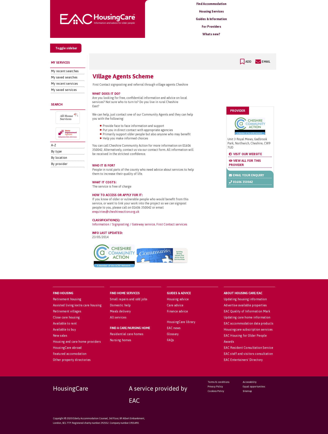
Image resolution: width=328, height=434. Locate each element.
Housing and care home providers (77, 341)
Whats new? (211, 34)
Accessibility (249, 382)
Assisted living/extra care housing (77, 305)
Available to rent (65, 323)
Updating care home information (247, 317)
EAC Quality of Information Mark (247, 311)
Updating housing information (245, 299)
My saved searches (64, 77)
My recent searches (65, 71)
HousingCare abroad (67, 347)
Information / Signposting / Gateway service (123, 224)
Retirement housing (67, 299)
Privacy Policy (215, 386)
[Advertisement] (243, 88)
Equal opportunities (254, 386)
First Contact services (171, 224)
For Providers (211, 26)
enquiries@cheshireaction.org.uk (116, 211)
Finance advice (177, 311)
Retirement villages (67, 311)
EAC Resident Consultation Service (248, 347)
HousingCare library (181, 322)
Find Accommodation (211, 3)
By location (59, 157)
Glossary (173, 334)
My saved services (64, 89)
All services (118, 317)
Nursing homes (120, 340)
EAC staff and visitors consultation (248, 353)
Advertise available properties (245, 305)
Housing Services (211, 11)
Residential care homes (126, 334)
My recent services (64, 83)
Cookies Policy (216, 391)
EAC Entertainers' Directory (243, 359)
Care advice (175, 305)
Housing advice (178, 299)
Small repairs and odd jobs (128, 299)
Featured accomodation (70, 353)
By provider (59, 164)
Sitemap (247, 391)
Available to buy (64, 329)
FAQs (170, 340)
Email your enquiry (248, 175)
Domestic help (120, 305)
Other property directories (72, 359)
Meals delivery (120, 311)
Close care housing (66, 317)
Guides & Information (211, 19)
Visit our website (247, 154)
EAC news (174, 328)
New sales (60, 335)
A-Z (53, 145)
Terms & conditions (218, 382)
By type (56, 151)
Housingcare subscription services (248, 329)
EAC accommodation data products (248, 323)
